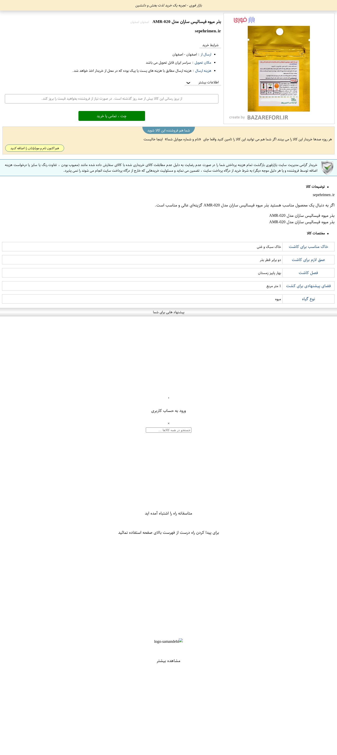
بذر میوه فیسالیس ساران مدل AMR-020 (236, 205)
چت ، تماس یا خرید (112, 116)
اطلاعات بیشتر (202, 82)
